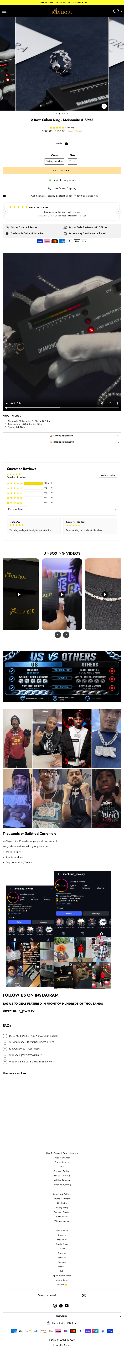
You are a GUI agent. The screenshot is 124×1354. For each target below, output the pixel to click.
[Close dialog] (121, 635)
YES (84, 694)
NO (85, 705)
